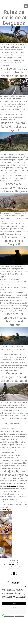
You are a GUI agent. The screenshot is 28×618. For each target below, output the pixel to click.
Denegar (14, 607)
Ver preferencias (14, 612)
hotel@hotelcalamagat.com (14, 567)
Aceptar (14, 603)
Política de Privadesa (19, 615)
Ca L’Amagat (11, 486)
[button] (26, 6)
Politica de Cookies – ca (8, 615)
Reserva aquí (5, 510)
